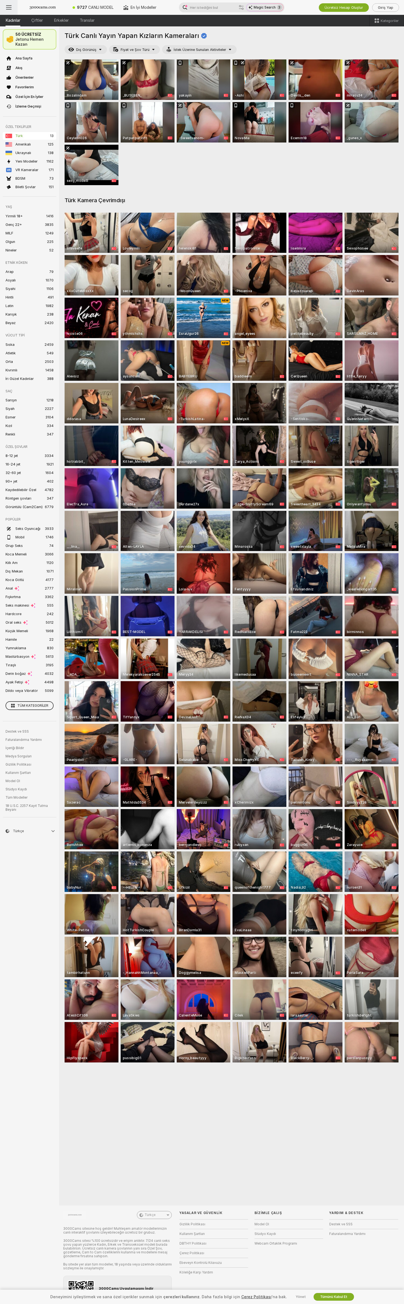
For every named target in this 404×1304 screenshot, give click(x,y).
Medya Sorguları (18, 756)
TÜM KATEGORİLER (32, 706)
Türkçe (150, 1215)
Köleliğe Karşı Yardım (196, 1272)
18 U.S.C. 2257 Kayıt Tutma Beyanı (26, 808)
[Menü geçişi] (9, 7)
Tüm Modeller (16, 797)
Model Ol (12, 781)
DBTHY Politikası (192, 1243)
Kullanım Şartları (18, 773)
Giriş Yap (385, 8)
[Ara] (241, 7)
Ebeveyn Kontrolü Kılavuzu (200, 1263)
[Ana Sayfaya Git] (43, 7)
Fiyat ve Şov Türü (135, 50)
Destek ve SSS (17, 731)
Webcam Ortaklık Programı (275, 1243)
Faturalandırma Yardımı (23, 740)
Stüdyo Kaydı (16, 789)
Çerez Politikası (191, 1253)
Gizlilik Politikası (18, 764)
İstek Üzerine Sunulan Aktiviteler (200, 50)
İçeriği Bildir (14, 748)
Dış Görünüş (86, 50)
